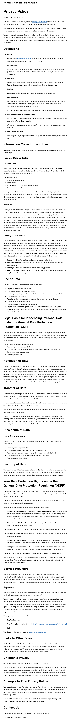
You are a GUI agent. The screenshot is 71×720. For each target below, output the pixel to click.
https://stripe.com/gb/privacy (37, 632)
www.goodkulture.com (39, 22)
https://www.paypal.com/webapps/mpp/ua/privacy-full (49, 624)
